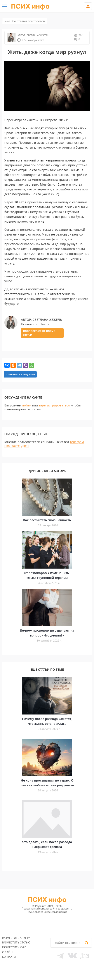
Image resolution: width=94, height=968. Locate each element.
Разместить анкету (16, 938)
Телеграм (77, 442)
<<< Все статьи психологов (25, 21)
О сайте (7, 952)
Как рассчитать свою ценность (47, 520)
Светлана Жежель (37, 35)
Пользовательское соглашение (47, 912)
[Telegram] (19, 365)
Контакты (9, 957)
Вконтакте (12, 446)
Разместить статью (16, 942)
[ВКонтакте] (7, 365)
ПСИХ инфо (30, 6)
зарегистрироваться (54, 405)
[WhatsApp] (31, 365)
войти (26, 405)
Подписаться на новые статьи (39, 333)
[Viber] (25, 365)
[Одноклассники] (13, 365)
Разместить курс (14, 947)
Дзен (25, 446)
